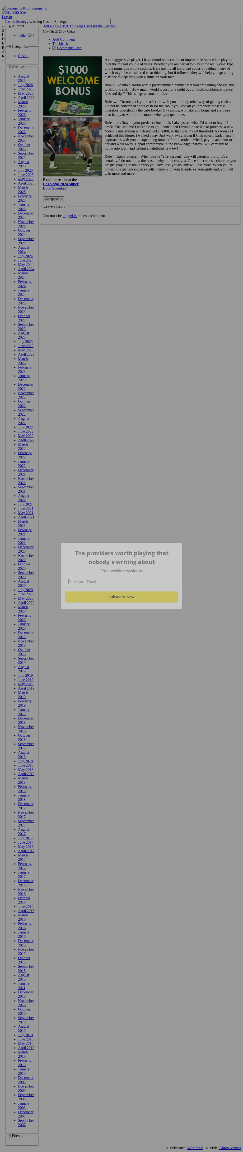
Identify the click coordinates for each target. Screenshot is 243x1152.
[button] (121, 557)
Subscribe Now (121, 597)
